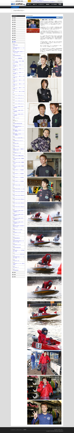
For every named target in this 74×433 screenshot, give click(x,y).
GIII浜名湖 (44, 1)
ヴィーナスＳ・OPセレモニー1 (18, 103)
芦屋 (33, 1)
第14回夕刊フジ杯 (16, 260)
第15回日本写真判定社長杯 (17, 123)
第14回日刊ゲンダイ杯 (17, 244)
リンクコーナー (13, 429)
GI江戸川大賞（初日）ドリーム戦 (18, 188)
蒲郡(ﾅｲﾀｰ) (53, 1)
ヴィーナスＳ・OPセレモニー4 (18, 95)
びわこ (49, 1)
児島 (51, 1)
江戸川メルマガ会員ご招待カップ (18, 137)
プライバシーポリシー (20, 429)
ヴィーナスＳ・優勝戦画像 (17, 58)
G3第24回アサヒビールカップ (18, 140)
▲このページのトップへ (58, 429)
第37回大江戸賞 (15, 143)
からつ (36, 1)
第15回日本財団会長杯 (17, 247)
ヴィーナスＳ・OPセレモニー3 (18, 98)
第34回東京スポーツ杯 (17, 152)
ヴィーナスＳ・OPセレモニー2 (18, 100)
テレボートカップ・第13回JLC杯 (18, 254)
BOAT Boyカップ (16, 267)
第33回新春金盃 (15, 270)
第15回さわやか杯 (16, 146)
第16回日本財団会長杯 (17, 55)
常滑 (47, 1)
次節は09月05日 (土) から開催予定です (37, 0)
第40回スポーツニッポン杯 (17, 229)
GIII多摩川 (40, 1)
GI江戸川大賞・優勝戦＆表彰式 (18, 155)
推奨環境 (25, 429)
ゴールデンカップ (16, 235)
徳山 (32, 1)
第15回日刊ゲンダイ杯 (17, 232)
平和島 (38, 1)
